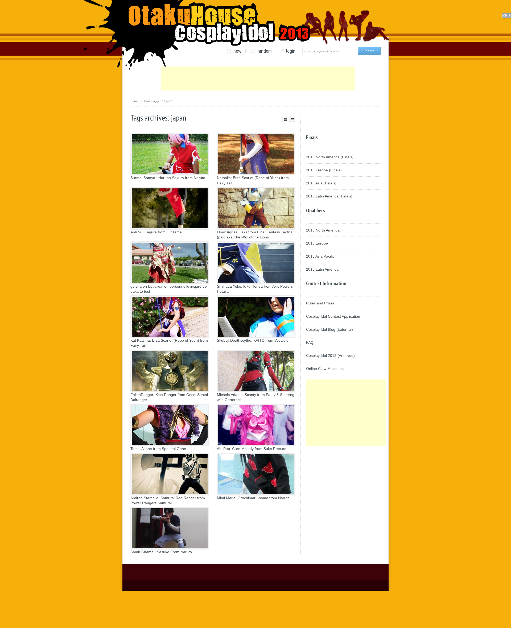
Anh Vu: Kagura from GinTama (156, 232)
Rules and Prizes (320, 303)
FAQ (310, 342)
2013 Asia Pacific (320, 256)
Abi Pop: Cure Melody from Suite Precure (251, 449)
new (237, 51)
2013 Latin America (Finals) (329, 196)
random (264, 51)
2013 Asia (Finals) (321, 183)
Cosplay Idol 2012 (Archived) (330, 355)
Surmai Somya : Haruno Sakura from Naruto (167, 178)
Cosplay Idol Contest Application (333, 316)
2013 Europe (317, 243)
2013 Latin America (322, 269)
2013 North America (323, 230)
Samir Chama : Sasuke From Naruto (161, 552)
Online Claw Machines (325, 368)
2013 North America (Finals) (329, 157)
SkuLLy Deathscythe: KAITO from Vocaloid (253, 340)
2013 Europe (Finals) (324, 170)
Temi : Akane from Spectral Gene (158, 449)
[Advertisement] (258, 78)
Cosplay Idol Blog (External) (329, 329)
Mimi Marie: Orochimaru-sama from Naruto (253, 498)
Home (134, 101)
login (290, 51)
